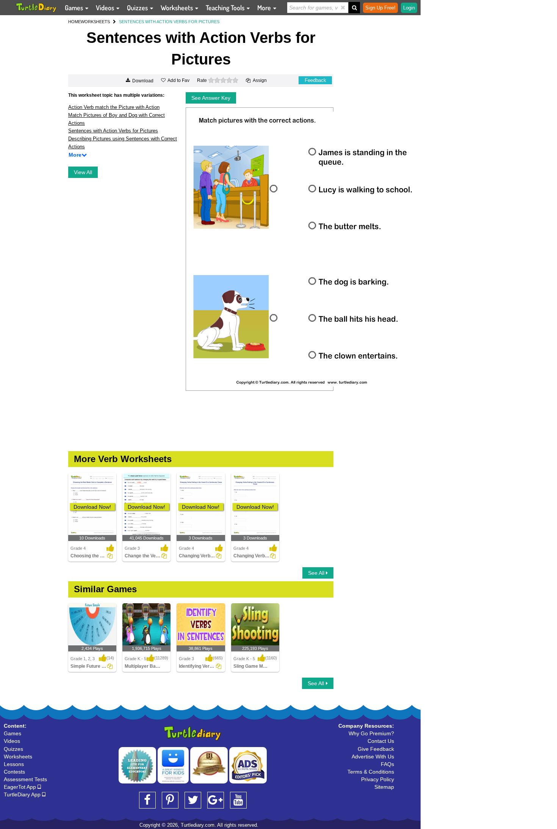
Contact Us (381, 741)
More (264, 7)
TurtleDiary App (23, 794)
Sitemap (384, 787)
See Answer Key (210, 98)
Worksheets (177, 7)
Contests (14, 772)
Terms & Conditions (370, 772)
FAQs (387, 764)
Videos (106, 7)
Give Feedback (376, 749)
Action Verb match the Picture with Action (114, 107)
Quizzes (138, 7)
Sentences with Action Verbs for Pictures (113, 131)
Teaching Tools (226, 7)
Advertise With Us (373, 756)
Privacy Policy (377, 779)
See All (317, 573)
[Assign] (110, 556)
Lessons (14, 764)
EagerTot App (21, 787)
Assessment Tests (25, 779)
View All (83, 172)
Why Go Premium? (371, 733)
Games (74, 7)
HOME (74, 21)
